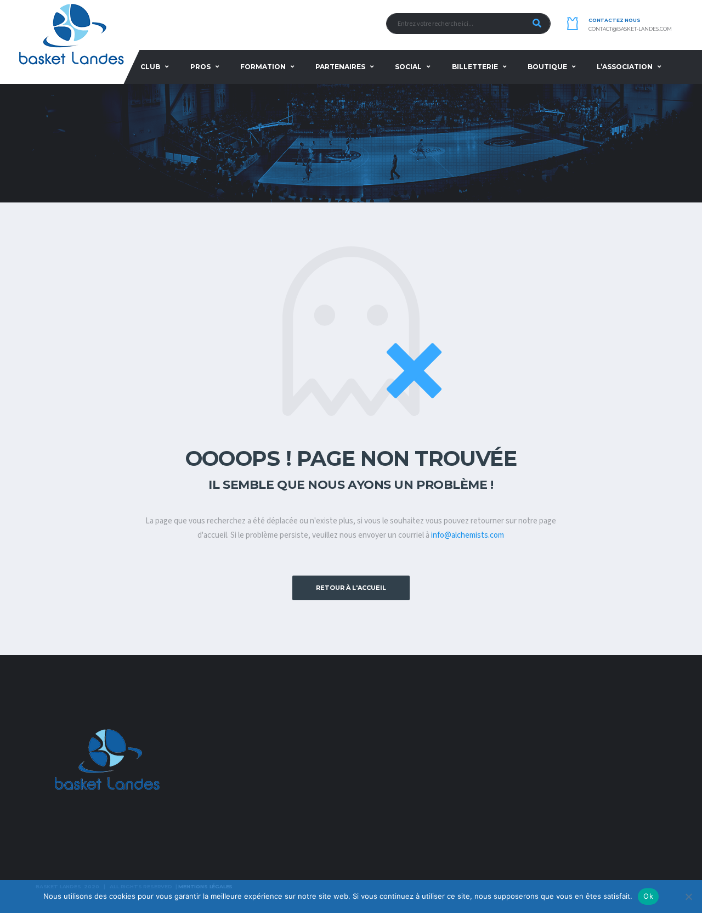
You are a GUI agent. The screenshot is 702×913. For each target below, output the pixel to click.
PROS (200, 67)
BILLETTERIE (475, 67)
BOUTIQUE (547, 67)
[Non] (688, 896)
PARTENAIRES (340, 67)
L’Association (625, 67)
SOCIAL (408, 67)
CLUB (150, 67)
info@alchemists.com (467, 535)
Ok (648, 896)
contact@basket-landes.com (630, 29)
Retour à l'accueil (351, 587)
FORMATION (263, 67)
